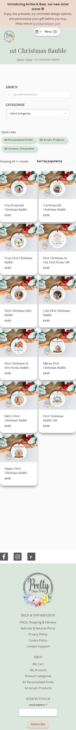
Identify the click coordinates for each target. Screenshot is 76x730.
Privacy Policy (38, 634)
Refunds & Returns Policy (38, 628)
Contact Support (38, 646)
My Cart (38, 664)
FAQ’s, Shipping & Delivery (38, 622)
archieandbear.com (47, 23)
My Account (38, 670)
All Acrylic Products (38, 688)
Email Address (38, 704)
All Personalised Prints (38, 682)
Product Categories (38, 676)
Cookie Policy (38, 640)
